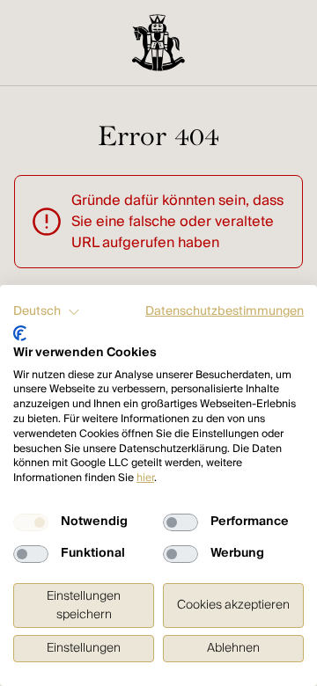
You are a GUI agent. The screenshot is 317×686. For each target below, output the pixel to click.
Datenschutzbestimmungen (224, 311)
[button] (46, 312)
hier (145, 478)
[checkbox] (30, 522)
